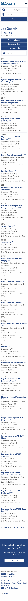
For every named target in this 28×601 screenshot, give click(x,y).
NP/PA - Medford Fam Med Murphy (11, 259)
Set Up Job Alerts (14, 44)
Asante (5, 593)
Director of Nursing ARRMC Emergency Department (12, 206)
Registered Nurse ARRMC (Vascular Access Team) (11, 473)
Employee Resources (8, 580)
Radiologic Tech (7, 171)
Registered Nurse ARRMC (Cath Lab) (13, 510)
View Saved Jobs (14, 48)
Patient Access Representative (12, 155)
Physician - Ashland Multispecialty (14, 397)
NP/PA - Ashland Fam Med (11, 281)
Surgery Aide (6, 242)
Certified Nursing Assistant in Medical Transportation (12, 101)
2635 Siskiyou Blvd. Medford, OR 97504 (8, 575)
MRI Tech (4, 346)
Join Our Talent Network (14, 560)
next (2, 529)
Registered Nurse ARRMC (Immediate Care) (11, 379)
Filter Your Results (14, 40)
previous (4, 527)
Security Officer (7, 226)
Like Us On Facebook (10, 588)
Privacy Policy (16, 583)
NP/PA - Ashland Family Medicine (14, 323)
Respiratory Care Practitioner (12, 362)
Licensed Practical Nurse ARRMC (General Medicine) (13, 62)
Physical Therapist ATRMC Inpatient (11, 137)
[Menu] (26, 3)
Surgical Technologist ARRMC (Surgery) (12, 418)
